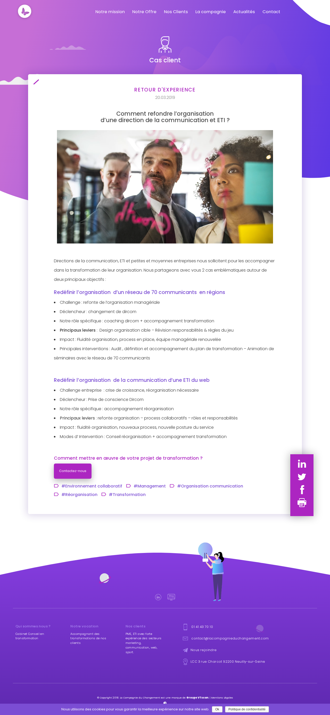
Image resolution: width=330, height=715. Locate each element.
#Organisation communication (210, 486)
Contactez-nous (72, 471)
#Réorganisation (79, 494)
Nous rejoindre (204, 649)
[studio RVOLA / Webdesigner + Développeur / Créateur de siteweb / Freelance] (165, 703)
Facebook (302, 489)
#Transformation (127, 494)
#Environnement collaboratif (91, 486)
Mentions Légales (222, 697)
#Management (150, 486)
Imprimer (302, 502)
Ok (217, 709)
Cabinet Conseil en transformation (29, 636)
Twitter (302, 476)
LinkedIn (302, 463)
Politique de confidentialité (247, 709)
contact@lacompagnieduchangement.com (230, 638)
